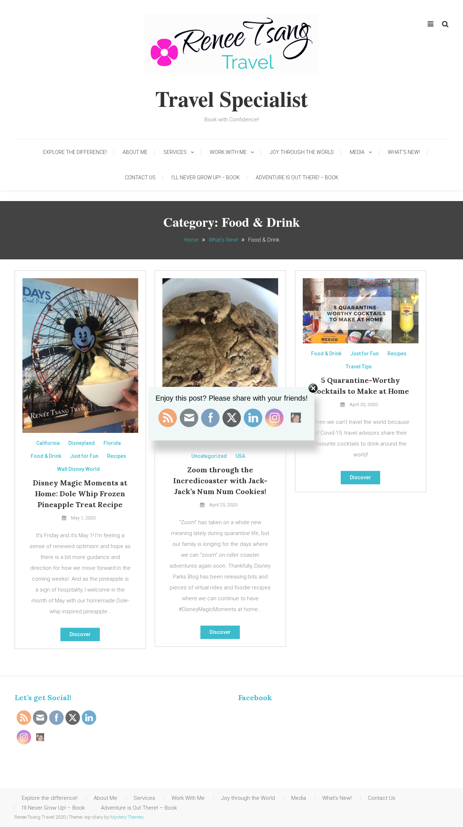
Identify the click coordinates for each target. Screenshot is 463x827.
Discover (80, 634)
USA (240, 456)
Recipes (116, 456)
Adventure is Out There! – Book (297, 177)
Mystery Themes (127, 817)
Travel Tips (359, 366)
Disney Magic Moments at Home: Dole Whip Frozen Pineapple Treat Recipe (80, 493)
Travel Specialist (231, 98)
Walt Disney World (78, 469)
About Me (135, 152)
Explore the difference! (75, 152)
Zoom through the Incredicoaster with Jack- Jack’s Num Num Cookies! (220, 480)
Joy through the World (302, 152)
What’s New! (404, 152)
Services (175, 152)
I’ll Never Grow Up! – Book (205, 177)
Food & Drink (46, 456)
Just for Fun (84, 456)
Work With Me (228, 152)
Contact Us (140, 177)
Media (357, 152)
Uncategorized (209, 456)
